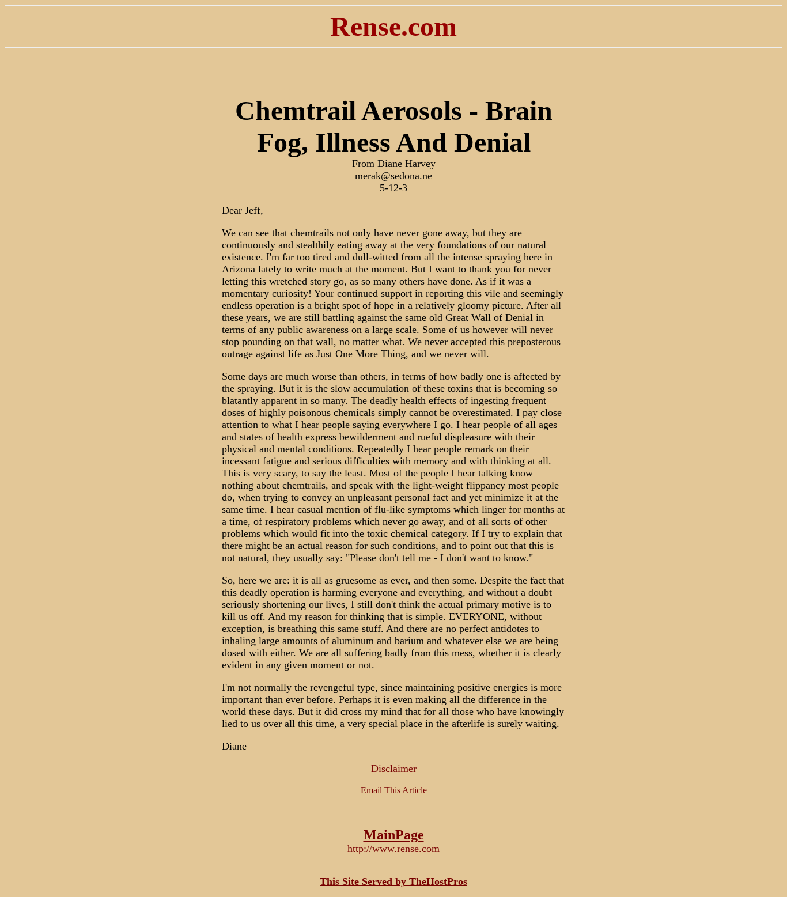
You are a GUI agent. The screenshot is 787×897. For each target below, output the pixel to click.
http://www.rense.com (393, 848)
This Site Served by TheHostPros (393, 881)
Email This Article (394, 790)
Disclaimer (394, 768)
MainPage (394, 834)
